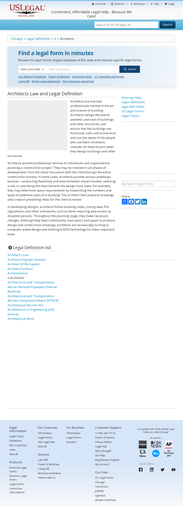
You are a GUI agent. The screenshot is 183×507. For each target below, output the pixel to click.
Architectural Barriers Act (25, 305)
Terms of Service (105, 437)
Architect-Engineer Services (27, 260)
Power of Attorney (59, 76)
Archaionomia (18, 273)
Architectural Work (21, 319)
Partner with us (46, 477)
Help (156, 4)
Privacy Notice (103, 442)
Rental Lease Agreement (46, 81)
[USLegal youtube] (173, 469)
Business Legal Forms (18, 477)
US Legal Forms (133, 111)
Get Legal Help (46, 442)
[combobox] (32, 69)
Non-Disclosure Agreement (78, 81)
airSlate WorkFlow (105, 500)
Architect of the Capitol (24, 264)
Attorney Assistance (49, 473)
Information (45, 433)
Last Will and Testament (32, 76)
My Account (102, 464)
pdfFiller (99, 491)
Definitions (15, 440)
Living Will (23, 81)
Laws (12, 449)
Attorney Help (131, 97)
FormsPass (101, 486)
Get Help (100, 455)
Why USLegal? (103, 451)
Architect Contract (20, 269)
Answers (71, 442)
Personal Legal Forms (17, 469)
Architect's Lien (18, 255)
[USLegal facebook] (141, 469)
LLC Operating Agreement (109, 76)
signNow (100, 495)
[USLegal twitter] (162, 469)
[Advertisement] (38, 125)
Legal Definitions (38, 39)
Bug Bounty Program (107, 459)
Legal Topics (130, 116)
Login (170, 4)
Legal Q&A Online (133, 107)
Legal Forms (16, 484)
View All (13, 454)
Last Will (43, 459)
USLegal (17, 39)
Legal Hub (101, 446)
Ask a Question (18, 445)
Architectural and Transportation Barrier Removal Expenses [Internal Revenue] (32, 286)
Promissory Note (82, 76)
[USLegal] (27, 5)
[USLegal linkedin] (152, 469)
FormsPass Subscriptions (17, 490)
